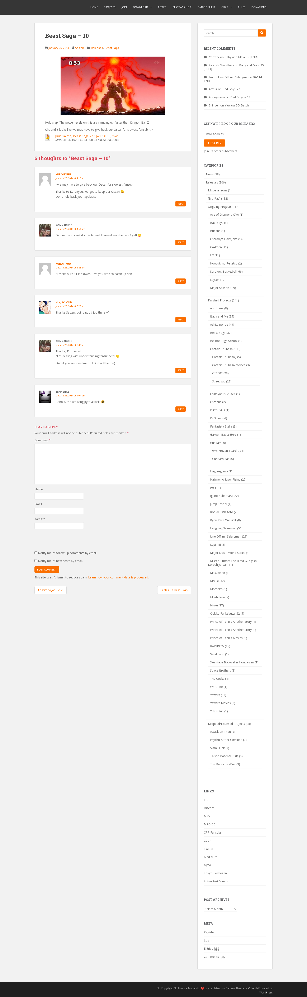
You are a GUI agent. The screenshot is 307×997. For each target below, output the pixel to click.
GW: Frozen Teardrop (226, 451)
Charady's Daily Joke (223, 239)
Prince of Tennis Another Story (231, 622)
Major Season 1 (221, 288)
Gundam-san (221, 459)
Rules (241, 7)
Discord (209, 808)
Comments (214, 957)
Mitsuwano (217, 573)
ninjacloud (64, 302)
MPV (207, 816)
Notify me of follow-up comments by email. (67, 553)
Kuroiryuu (63, 174)
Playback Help (182, 7)
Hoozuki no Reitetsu (223, 263)
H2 (212, 255)
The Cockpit (218, 679)
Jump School (218, 504)
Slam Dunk (217, 748)
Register (209, 932)
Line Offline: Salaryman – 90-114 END (233, 79)
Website (39, 519)
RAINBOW (217, 646)
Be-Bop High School (223, 341)
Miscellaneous (217, 190)
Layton (214, 280)
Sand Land (217, 654)
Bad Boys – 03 (232, 89)
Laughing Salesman (223, 528)
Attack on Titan (220, 732)
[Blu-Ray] (214, 198)
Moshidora (217, 597)
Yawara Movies (220, 703)
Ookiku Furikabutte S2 (225, 613)
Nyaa (207, 865)
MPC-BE (209, 824)
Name (38, 489)
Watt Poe (216, 687)
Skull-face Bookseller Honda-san (232, 662)
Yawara (215, 695)
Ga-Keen (216, 247)
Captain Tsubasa (221, 349)
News (210, 174)
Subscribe (214, 143)
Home (94, 7)
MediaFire (210, 857)
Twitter (208, 849)
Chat (224, 7)
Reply (181, 203)
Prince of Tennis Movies (226, 638)
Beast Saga (112, 48)
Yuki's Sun (216, 711)
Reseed (162, 7)
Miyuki (214, 581)
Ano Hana (216, 308)
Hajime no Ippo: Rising (225, 479)
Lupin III (215, 545)
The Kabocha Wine (223, 764)
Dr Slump (216, 418)
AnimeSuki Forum (216, 881)
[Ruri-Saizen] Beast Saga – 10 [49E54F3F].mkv (86, 136)
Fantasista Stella (221, 426)
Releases (97, 48)
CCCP (207, 841)
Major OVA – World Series (227, 553)
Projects (109, 7)
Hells (213, 488)
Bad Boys (216, 223)
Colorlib (253, 988)
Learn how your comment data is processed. (118, 577)
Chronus (215, 402)
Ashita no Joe (219, 324)
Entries (211, 948)
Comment (42, 440)
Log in (208, 940)
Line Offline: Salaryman (225, 536)
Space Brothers (220, 670)
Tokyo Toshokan (215, 873)
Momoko (216, 589)
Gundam (216, 443)
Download (140, 7)
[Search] (262, 33)
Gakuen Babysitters (223, 435)
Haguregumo (219, 471)
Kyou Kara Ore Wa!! (223, 520)
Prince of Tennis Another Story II (232, 630)
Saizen (79, 48)
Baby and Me (219, 316)
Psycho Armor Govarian (226, 740)
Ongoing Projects (220, 207)
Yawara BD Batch (237, 105)
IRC (206, 800)
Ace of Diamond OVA (224, 214)
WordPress (266, 992)
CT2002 (217, 373)
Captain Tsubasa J (224, 357)
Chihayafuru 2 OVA (222, 394)
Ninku (214, 605)
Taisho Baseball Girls (224, 756)
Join (124, 7)
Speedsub (218, 381)
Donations (258, 7)
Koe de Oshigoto (221, 512)
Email (38, 504)
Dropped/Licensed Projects (226, 724)
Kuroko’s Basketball (223, 271)
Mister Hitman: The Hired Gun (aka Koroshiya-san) (232, 563)
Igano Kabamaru (221, 496)
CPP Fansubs (213, 832)
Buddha (215, 231)
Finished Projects (219, 300)
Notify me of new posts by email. (60, 561)
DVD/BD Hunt (206, 7)
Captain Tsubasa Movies (228, 365)
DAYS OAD (217, 410)
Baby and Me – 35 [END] (241, 57)
